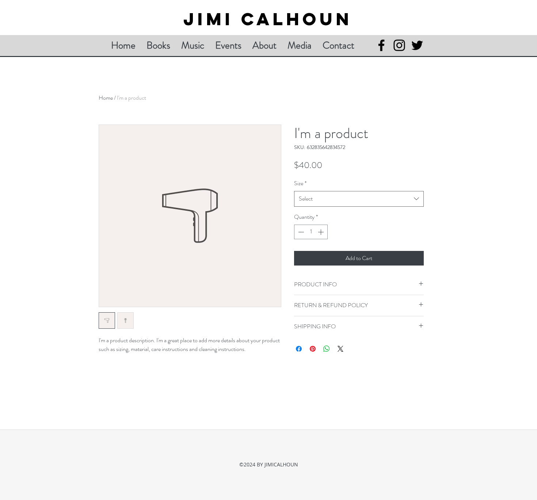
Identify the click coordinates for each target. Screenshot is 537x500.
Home (106, 97)
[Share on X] (340, 348)
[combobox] (359, 199)
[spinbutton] (310, 232)
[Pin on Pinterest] (312, 348)
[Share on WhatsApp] (326, 348)
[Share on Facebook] (298, 348)
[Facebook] (381, 45)
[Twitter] (417, 45)
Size (300, 183)
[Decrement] (300, 232)
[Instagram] (399, 45)
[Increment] (321, 232)
